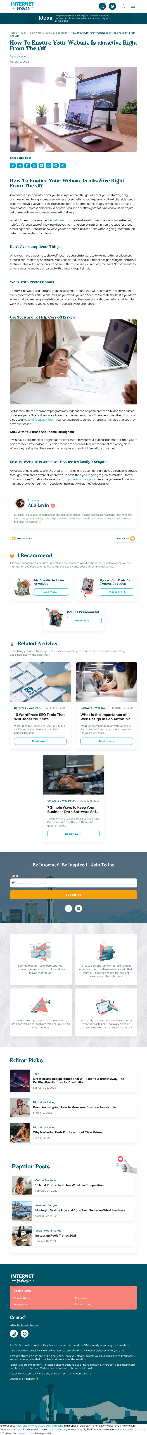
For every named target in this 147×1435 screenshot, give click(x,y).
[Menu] (133, 6)
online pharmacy (57, 1429)
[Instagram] (102, 6)
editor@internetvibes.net (24, 1325)
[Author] (53, 505)
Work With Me (21, 1298)
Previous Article (24, 538)
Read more (49, 592)
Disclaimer (81, 1298)
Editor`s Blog (83, 1304)
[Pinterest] (112, 6)
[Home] (22, 6)
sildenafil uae (130, 1429)
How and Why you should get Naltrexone (40, 1425)
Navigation (20, 1304)
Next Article (123, 538)
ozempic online (26, 1433)
